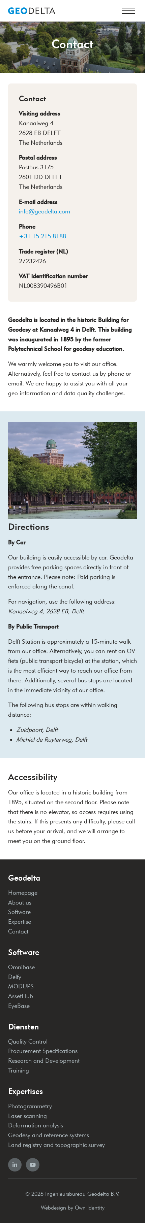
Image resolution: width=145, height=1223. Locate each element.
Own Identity (90, 1207)
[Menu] (128, 10)
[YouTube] (32, 1164)
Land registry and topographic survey (56, 1145)
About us (19, 902)
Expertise (19, 921)
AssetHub (20, 996)
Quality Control (28, 1041)
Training (18, 1070)
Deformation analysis (35, 1125)
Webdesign (53, 1207)
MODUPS (21, 986)
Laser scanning (27, 1116)
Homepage (22, 892)
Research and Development (44, 1060)
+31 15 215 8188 (42, 236)
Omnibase (21, 967)
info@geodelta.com (44, 211)
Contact (18, 931)
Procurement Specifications (43, 1051)
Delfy (14, 977)
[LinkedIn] (15, 1164)
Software (19, 912)
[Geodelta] (31, 10)
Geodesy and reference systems (48, 1135)
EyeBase (19, 1006)
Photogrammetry (30, 1106)
